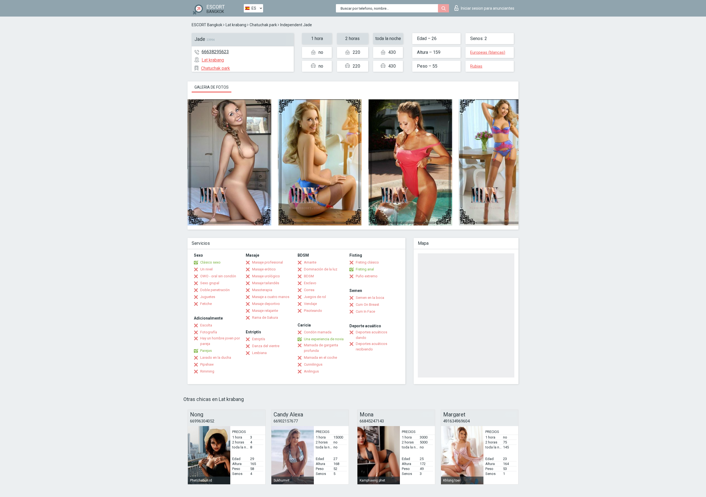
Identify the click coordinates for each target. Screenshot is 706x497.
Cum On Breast (367, 304)
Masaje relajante (265, 311)
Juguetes (207, 297)
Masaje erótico (264, 269)
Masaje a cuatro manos (270, 297)
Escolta (206, 325)
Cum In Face (365, 311)
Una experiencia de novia (324, 339)
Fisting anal (365, 269)
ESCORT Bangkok (207, 25)
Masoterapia (262, 290)
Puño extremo (367, 276)
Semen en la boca (370, 298)
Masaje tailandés (265, 283)
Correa (309, 290)
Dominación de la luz (320, 269)
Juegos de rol (315, 297)
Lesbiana (259, 353)
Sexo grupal (209, 283)
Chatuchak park (263, 25)
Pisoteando (313, 311)
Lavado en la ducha (215, 357)
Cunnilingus (313, 364)
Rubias (476, 66)
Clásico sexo (210, 262)
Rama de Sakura (265, 317)
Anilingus (311, 371)
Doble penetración (215, 290)
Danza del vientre (265, 346)
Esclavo (310, 283)
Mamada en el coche (320, 357)
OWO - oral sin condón (218, 276)
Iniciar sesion (487, 8)
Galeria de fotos (211, 87)
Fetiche (206, 304)
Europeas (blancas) (487, 52)
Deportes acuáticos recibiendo (371, 346)
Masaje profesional (267, 262)
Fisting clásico (367, 262)
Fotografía (208, 332)
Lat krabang (236, 25)
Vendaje (310, 304)
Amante (310, 262)
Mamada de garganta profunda (321, 348)
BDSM (309, 276)
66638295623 (215, 51)
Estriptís (258, 339)
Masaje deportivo (266, 304)
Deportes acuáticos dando (371, 335)
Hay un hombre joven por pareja (220, 341)
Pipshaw (207, 364)
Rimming (207, 371)
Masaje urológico (266, 276)
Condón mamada (317, 332)
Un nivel (206, 269)
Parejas (206, 351)
